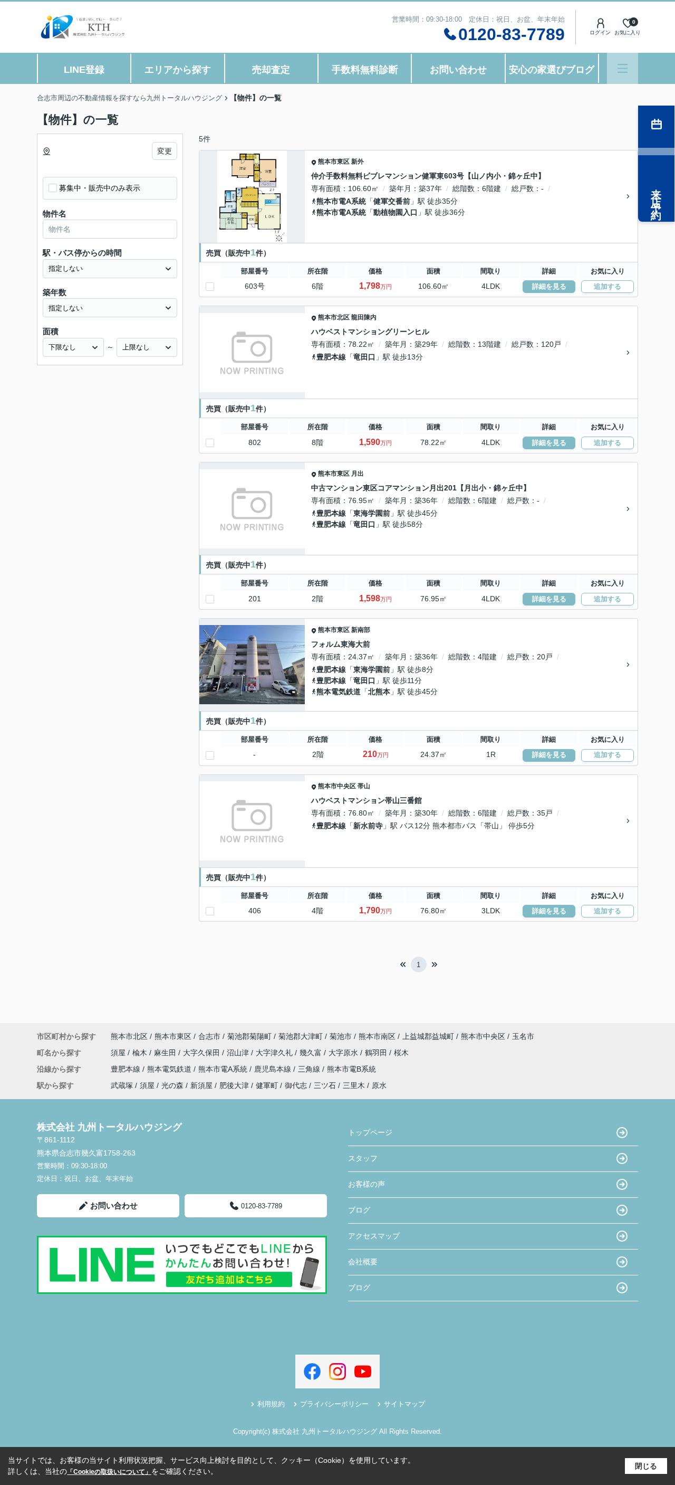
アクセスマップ (374, 1236)
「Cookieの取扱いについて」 (109, 1471)
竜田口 (364, 357)
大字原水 (344, 1052)
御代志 (296, 1085)
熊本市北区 (334, 317)
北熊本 (379, 691)
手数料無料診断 (365, 69)
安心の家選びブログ (551, 69)
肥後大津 (234, 1085)
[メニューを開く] (622, 68)
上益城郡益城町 (428, 1036)
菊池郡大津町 (300, 1036)
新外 (357, 161)
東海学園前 (371, 513)
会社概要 (363, 1261)
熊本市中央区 (337, 786)
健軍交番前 (391, 201)
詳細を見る (549, 286)
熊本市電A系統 (341, 201)
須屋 (119, 1052)
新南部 (360, 629)
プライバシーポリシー (334, 1404)
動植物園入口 (395, 212)
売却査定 (271, 69)
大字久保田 (202, 1052)
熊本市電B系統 (351, 1069)
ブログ (359, 1210)
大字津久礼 (275, 1052)
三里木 (354, 1085)
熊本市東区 (334, 161)
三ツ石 (325, 1085)
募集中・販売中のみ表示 (99, 188)
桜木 (401, 1052)
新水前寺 (368, 825)
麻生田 (166, 1052)
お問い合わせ (458, 69)
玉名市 (523, 1036)
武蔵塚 (122, 1085)
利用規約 (271, 1404)
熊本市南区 (377, 1036)
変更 (164, 151)
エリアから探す (177, 69)
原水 (379, 1085)
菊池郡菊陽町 (249, 1036)
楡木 (140, 1052)
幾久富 (312, 1052)
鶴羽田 (377, 1052)
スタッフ (363, 1158)
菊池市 (341, 1036)
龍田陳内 (364, 317)
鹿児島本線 (273, 1069)
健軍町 (267, 1085)
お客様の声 (366, 1184)
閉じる (646, 1466)
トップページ (370, 1132)
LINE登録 (84, 69)
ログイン (600, 32)
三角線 (310, 1069)
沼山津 (239, 1052)
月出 (357, 473)
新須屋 (201, 1085)
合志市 (209, 1036)
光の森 (172, 1085)
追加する (607, 286)
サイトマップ (404, 1404)
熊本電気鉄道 (338, 691)
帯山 (364, 786)
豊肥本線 (331, 357)
